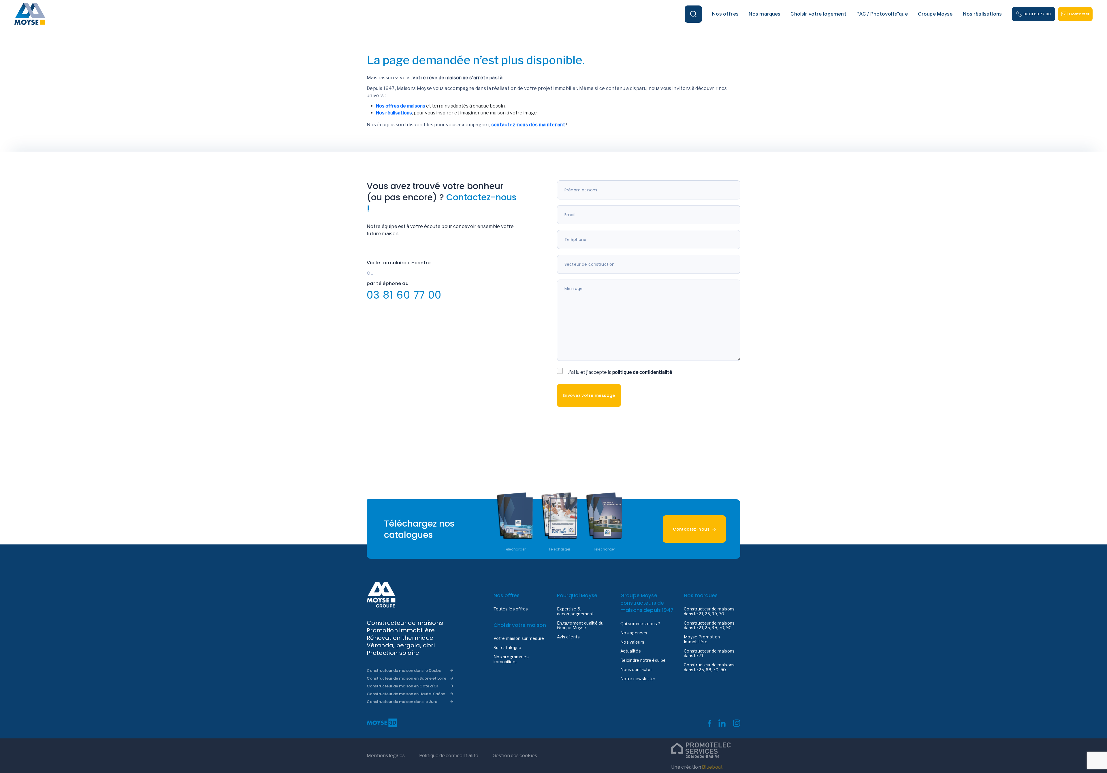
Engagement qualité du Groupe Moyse (580, 625)
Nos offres (507, 595)
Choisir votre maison (520, 625)
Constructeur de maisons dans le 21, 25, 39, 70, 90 (709, 625)
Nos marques (701, 595)
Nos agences (633, 633)
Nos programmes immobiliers (511, 659)
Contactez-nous (691, 529)
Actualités (630, 651)
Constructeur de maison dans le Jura (402, 701)
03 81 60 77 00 (1037, 14)
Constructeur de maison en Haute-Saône (406, 693)
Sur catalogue (508, 647)
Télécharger (515, 549)
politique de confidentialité (642, 372)
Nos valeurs (632, 642)
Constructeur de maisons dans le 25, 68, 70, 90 (709, 667)
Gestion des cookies (515, 755)
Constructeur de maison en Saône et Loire (406, 678)
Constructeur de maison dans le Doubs (404, 670)
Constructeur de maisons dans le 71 (709, 653)
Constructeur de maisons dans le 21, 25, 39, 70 (709, 611)
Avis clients (568, 637)
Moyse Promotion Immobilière (702, 639)
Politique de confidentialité (448, 755)
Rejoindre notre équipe (643, 660)
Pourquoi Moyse (577, 595)
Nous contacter (636, 669)
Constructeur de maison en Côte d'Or (402, 686)
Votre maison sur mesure (519, 638)
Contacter (1079, 14)
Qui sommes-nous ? (640, 623)
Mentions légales (386, 755)
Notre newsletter (637, 678)
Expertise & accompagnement (575, 611)
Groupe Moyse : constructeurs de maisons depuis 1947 (646, 603)
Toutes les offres (511, 609)
